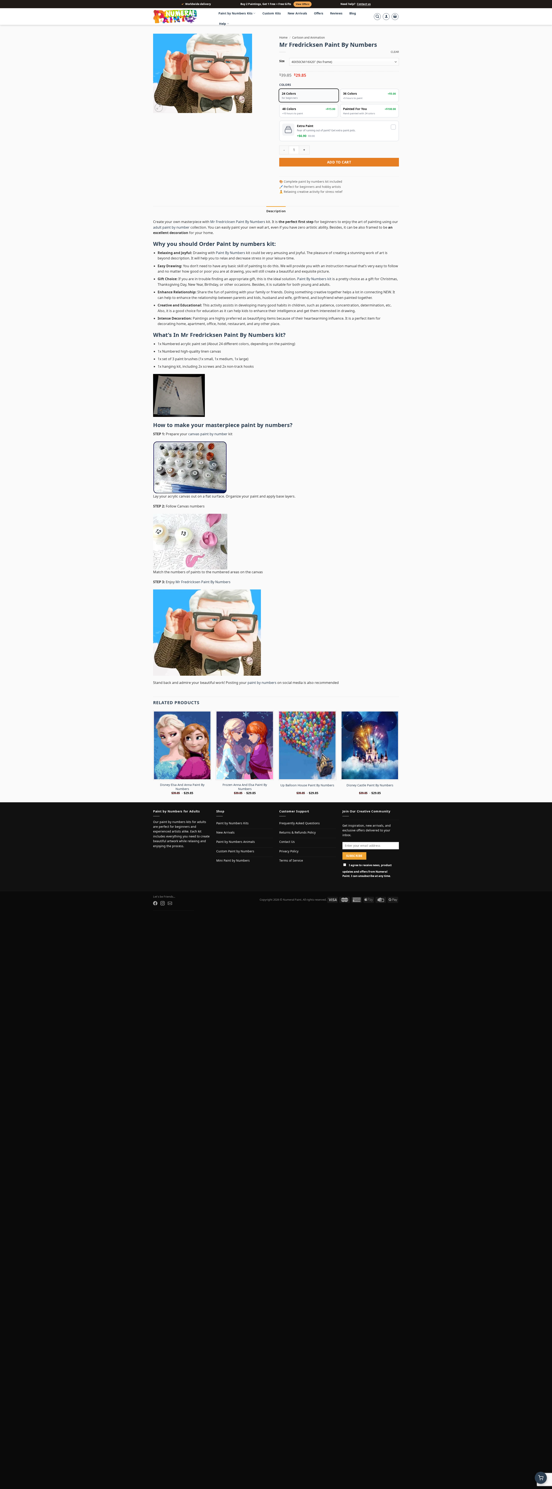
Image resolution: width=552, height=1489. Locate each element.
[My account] (386, 16)
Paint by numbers (240, 244)
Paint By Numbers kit (314, 278)
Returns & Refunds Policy (297, 832)
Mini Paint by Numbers (233, 860)
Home (283, 37)
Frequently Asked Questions (299, 823)
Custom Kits (271, 13)
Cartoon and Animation (308, 37)
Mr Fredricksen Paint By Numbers (238, 221)
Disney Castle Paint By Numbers (370, 785)
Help (222, 24)
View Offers (302, 4)
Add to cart (339, 162)
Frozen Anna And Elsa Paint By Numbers (245, 787)
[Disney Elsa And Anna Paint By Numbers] (182, 745)
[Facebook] (155, 903)
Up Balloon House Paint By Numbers (307, 785)
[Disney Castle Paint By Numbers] (370, 745)
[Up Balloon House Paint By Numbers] (307, 745)
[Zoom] (159, 108)
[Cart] (395, 16)
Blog (352, 13)
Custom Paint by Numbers (235, 851)
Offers (318, 13)
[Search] (377, 16)
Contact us (364, 4)
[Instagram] (162, 903)
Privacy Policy (288, 851)
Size (282, 61)
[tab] (276, 211)
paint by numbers (265, 425)
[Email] (170, 903)
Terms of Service (291, 860)
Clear (395, 52)
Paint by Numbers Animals (235, 842)
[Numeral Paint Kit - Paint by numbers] (181, 16)
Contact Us (287, 842)
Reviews (336, 13)
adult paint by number (171, 227)
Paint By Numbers (230, 252)
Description (276, 211)
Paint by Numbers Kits (235, 13)
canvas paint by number (207, 434)
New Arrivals (297, 13)
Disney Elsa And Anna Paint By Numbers (182, 787)
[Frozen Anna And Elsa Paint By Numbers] (245, 745)
